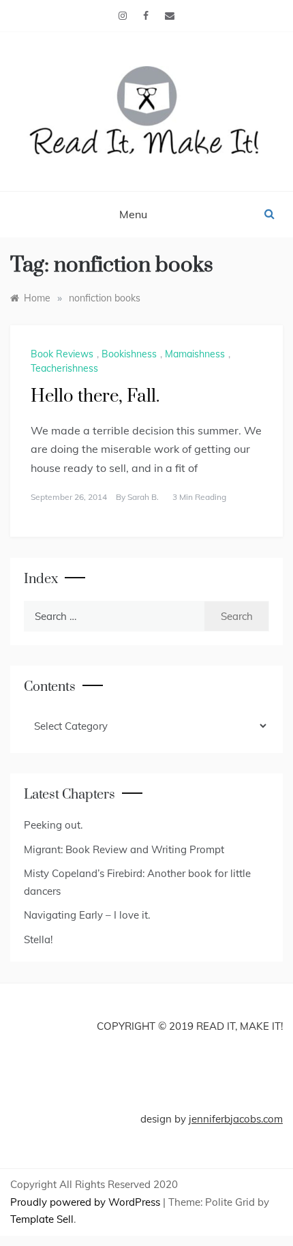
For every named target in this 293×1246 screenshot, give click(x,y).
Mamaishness (195, 354)
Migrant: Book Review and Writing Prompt (124, 849)
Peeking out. (53, 824)
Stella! (38, 939)
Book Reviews (62, 354)
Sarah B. (143, 497)
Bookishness (129, 354)
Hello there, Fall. (95, 396)
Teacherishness (64, 368)
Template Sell (42, 1219)
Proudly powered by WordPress (86, 1202)
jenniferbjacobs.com (236, 1118)
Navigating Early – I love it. (87, 914)
